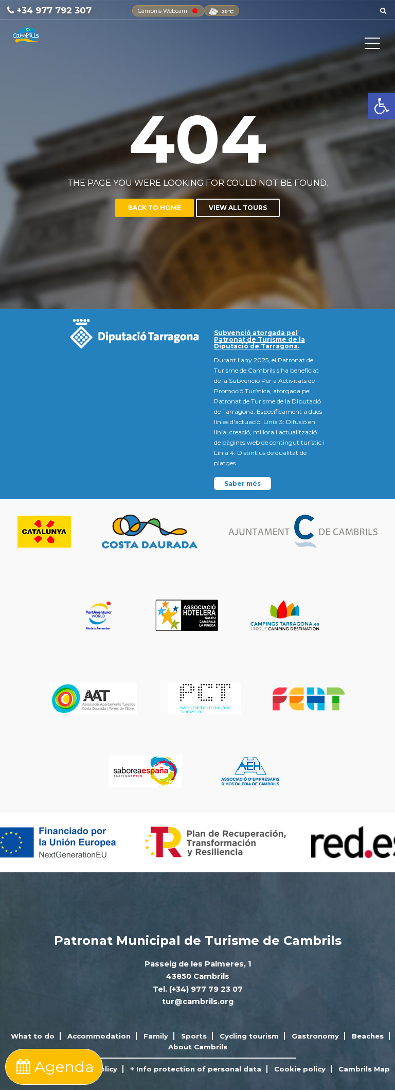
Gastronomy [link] (315, 1036)
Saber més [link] (242, 483)
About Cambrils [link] (197, 1047)
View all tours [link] (238, 208)
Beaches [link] (368, 1036)
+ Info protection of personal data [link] (195, 1069)
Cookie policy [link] (300, 1069)
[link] (381, 106)
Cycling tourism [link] (249, 1036)
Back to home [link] (154, 208)
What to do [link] (33, 1036)
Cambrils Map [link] (364, 1069)
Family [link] (155, 1036)
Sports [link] (194, 1036)
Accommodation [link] (99, 1036)
